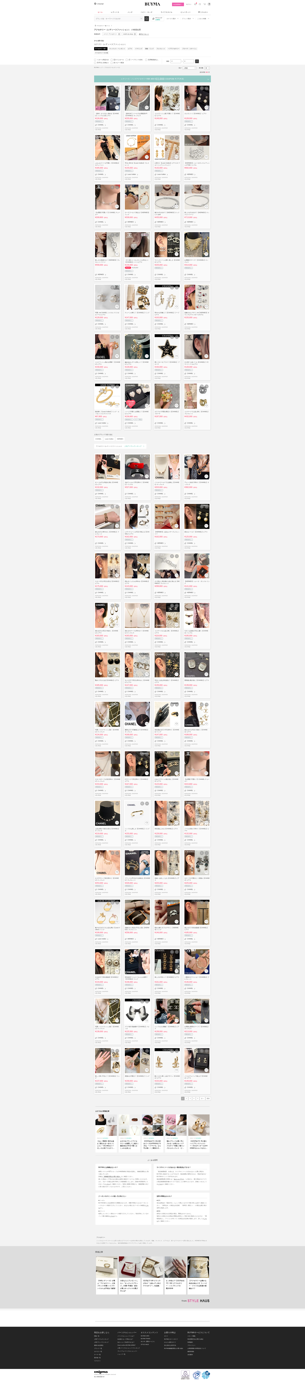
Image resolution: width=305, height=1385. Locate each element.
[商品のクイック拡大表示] (112, 88)
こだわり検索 (201, 19)
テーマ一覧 (97, 1354)
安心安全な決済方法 (170, 1345)
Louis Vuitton (109, 439)
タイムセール (119, 60)
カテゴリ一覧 (98, 1351)
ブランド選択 (186, 19)
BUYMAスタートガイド (171, 1339)
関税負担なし (154, 60)
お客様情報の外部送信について (197, 1348)
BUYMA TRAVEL (145, 1338)
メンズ (129, 12)
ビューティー (186, 12)
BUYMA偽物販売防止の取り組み (173, 1348)
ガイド (166, 1336)
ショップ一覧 (121, 1354)
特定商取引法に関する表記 (195, 1339)
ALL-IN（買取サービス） (148, 1341)
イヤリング (138, 48)
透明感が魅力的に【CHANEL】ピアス (196, 680)
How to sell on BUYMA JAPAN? (126, 1345)
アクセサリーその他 (101, 53)
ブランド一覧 (98, 1348)
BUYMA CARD (145, 1336)
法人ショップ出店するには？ (126, 1342)
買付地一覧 (97, 1357)
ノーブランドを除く (136, 60)
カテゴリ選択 (171, 19)
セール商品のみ (104, 60)
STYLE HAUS (145, 1344)
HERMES (120, 439)
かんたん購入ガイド (170, 1342)
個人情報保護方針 (99, 1376)
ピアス (130, 48)
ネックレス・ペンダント (117, 48)
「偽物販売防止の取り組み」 (112, 1176)
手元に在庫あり (104, 63)
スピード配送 (119, 63)
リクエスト (204, 12)
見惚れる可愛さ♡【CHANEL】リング (137, 1076)
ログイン (188, 4)
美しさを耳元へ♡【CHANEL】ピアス (167, 977)
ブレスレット (161, 48)
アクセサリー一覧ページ (103, 25)
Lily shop (98, 129)
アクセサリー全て (101, 48)
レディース (115, 12)
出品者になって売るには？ (125, 1339)
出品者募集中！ (178, 4)
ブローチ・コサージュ (189, 48)
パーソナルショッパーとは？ (126, 1336)
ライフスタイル (166, 12)
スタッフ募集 (191, 1336)
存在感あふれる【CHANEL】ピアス (166, 828)
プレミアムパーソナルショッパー (127, 1351)
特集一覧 (96, 1336)
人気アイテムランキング (101, 1339)
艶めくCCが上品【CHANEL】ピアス (107, 680)
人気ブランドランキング (101, 1342)
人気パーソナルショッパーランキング (128, 1348)
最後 (208, 1098)
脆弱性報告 (191, 1351)
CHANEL (98, 439)
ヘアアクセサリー (173, 48)
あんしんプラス (179, 1179)
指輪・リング (149, 48)
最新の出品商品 (98, 1345)
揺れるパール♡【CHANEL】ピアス (196, 532)
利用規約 (190, 1342)
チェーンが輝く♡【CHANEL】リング (137, 312)
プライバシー (191, 1345)
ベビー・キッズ (146, 12)
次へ (202, 1098)
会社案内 (190, 1354)
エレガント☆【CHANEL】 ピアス (195, 113)
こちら (108, 1184)
